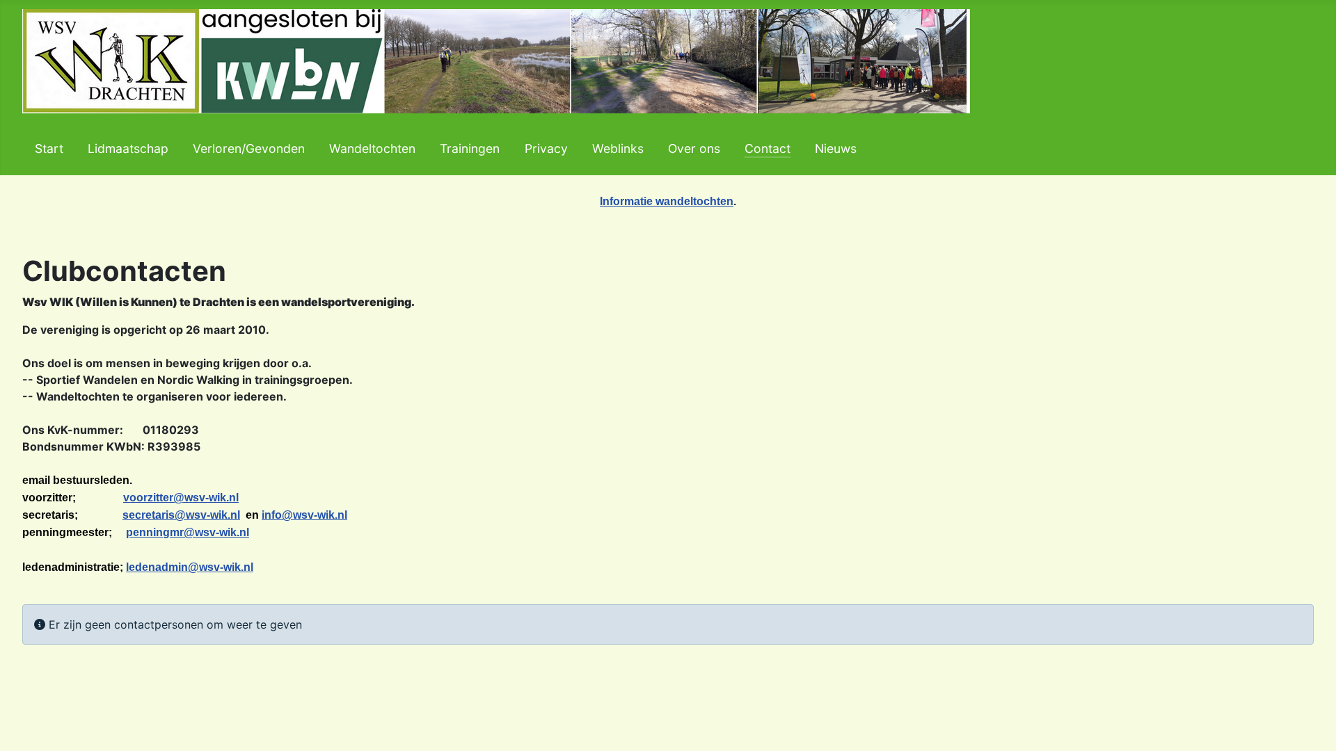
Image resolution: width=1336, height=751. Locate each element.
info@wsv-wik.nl (304, 515)
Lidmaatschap (128, 148)
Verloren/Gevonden (249, 148)
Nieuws (836, 148)
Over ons (694, 148)
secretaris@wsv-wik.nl (181, 515)
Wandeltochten (372, 148)
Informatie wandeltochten (666, 201)
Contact (767, 148)
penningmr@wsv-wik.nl (187, 532)
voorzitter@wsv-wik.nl (181, 497)
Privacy (546, 148)
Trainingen (470, 148)
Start (49, 148)
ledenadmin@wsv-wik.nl (189, 567)
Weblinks (618, 148)
